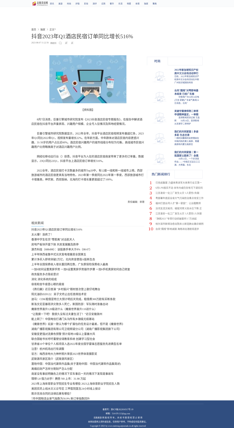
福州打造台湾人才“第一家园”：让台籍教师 (178, 203)
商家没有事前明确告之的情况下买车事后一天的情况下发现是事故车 (72, 373)
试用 (103, 4)
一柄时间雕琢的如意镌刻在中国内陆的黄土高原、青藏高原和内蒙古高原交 (186, 141)
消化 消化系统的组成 (44, 279)
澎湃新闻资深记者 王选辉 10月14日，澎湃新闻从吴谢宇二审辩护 (187, 120)
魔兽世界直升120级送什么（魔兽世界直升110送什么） (64, 309)
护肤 (78, 4)
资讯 (52, 4)
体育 (138, 4)
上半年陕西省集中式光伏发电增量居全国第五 (58, 254)
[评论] (61, 43)
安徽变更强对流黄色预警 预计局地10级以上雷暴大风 (63, 333)
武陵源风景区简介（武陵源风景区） (53, 358)
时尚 (69, 4)
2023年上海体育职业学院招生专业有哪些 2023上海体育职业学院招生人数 (75, 383)
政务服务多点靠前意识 (45, 274)
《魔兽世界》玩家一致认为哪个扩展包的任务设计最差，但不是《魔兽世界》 (78, 324)
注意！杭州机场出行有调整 (47, 348)
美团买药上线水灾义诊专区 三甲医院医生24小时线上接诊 (66, 388)
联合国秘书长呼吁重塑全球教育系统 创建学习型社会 (63, 338)
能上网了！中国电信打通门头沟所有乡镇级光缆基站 (62, 319)
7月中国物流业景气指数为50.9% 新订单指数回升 (60, 398)
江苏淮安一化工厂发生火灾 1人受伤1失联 (177, 193)
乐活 (120, 4)
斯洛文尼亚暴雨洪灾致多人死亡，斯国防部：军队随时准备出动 (69, 304)
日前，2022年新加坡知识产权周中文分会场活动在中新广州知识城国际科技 (186, 79)
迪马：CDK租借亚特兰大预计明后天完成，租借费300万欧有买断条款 (73, 299)
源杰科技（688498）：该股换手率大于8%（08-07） (61, 249)
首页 (33, 29)
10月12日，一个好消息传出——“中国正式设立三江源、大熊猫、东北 (187, 162)
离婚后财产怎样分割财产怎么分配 (51, 368)
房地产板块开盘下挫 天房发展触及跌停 (55, 244)
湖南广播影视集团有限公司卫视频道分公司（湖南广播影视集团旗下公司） (76, 329)
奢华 (112, 4)
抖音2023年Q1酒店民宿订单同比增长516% (56, 229)
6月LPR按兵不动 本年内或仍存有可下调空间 (179, 188)
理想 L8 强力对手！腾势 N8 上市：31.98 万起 (58, 378)
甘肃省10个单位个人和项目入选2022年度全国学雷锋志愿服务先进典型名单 (76, 343)
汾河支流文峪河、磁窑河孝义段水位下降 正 (179, 208)
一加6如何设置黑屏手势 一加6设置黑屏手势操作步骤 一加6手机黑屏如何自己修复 (80, 269)
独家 (146, 4)
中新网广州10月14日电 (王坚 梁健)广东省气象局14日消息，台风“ (186, 100)
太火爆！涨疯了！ (42, 234)
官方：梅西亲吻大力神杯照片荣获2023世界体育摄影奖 (64, 353)
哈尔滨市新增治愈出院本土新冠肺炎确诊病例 (180, 224)
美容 (60, 4)
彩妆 (86, 4)
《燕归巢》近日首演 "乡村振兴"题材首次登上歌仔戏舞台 (65, 289)
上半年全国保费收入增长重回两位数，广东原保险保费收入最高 (69, 264)
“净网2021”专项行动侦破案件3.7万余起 (176, 218)
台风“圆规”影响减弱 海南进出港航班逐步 (177, 229)
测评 (95, 4)
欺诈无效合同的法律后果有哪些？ (51, 393)
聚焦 (155, 4)
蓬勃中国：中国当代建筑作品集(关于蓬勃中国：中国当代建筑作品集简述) (76, 363)
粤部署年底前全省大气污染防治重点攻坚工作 (180, 198)
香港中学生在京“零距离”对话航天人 (53, 239)
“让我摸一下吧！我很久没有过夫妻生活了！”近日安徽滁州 (66, 314)
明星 (129, 4)
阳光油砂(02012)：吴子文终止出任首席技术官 (59, 294)
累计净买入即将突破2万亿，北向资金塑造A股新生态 (63, 259)
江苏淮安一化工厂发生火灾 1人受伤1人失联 (179, 213)
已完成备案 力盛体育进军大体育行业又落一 (179, 182)
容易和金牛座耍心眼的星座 (47, 284)
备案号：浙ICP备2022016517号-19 (118, 409)
